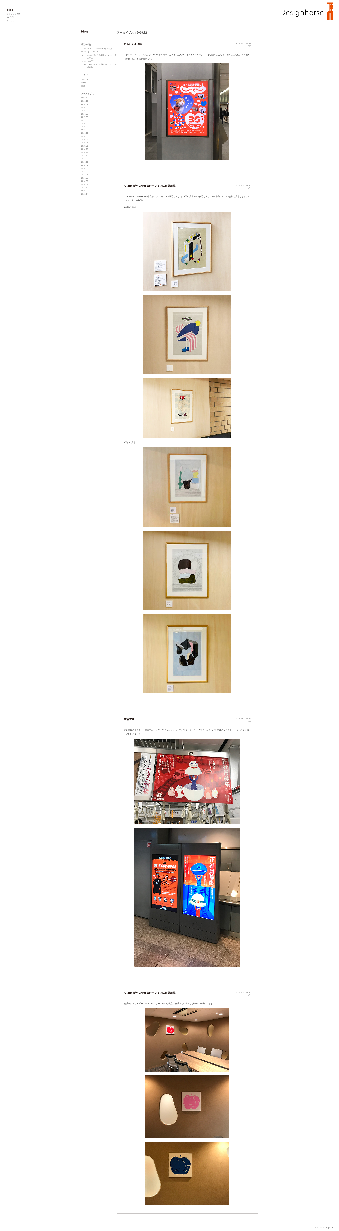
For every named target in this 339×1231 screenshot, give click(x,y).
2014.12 (84, 149)
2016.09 (84, 123)
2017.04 (84, 120)
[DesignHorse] (305, 11)
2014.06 (84, 168)
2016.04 (84, 136)
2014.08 (84, 162)
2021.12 (84, 98)
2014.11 (84, 152)
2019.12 (84, 101)
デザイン (84, 83)
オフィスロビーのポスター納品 (96, 49)
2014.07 (84, 165)
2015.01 (84, 146)
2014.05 (84, 171)
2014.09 (84, 159)
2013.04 (84, 194)
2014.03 (84, 178)
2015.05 (84, 143)
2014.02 (84, 181)
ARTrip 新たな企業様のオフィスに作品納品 (150, 185)
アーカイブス (87, 93)
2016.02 (84, 140)
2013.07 (84, 191)
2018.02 (84, 111)
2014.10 (84, 155)
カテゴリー (86, 75)
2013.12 (84, 188)
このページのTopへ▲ (323, 1227)
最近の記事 (86, 44)
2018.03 (84, 107)
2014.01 (84, 184)
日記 (249, 46)
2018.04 (84, 104)
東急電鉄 (129, 719)
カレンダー (85, 79)
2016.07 (84, 130)
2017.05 (84, 117)
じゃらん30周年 (133, 43)
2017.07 (84, 114)
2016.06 (84, 133)
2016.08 (84, 127)
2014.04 (84, 175)
